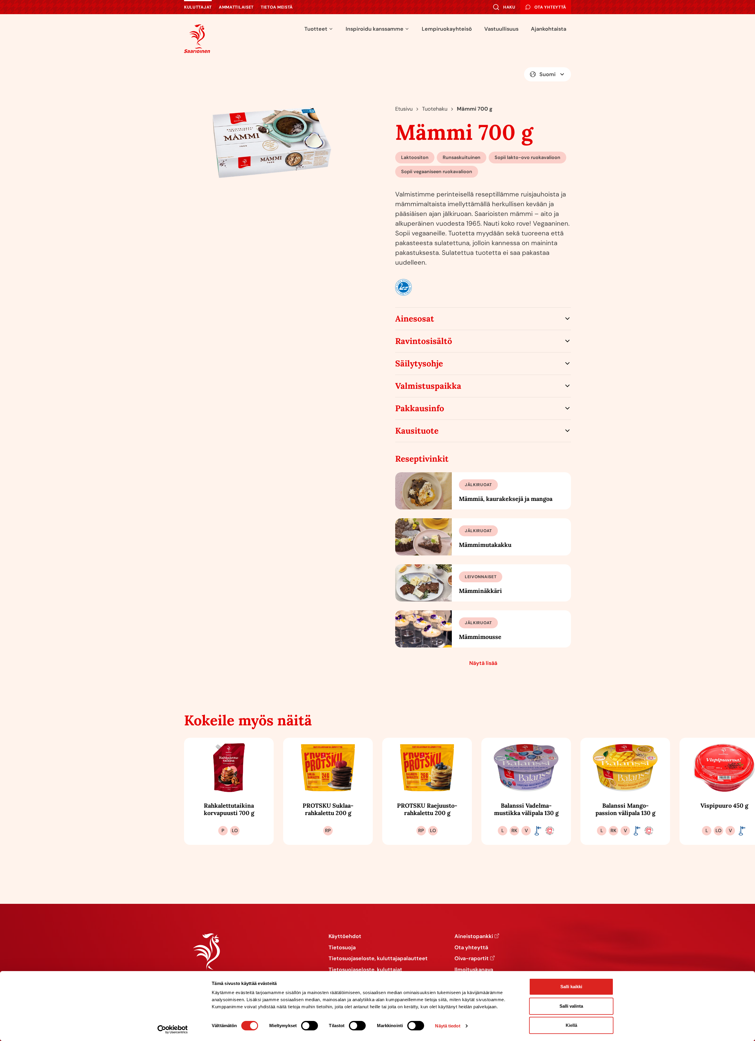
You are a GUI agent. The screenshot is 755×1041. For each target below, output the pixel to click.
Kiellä (571, 1025)
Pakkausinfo (419, 408)
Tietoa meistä (277, 7)
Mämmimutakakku (485, 544)
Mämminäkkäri (480, 590)
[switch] (309, 1025)
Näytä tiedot (447, 1025)
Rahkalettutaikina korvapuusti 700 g (229, 809)
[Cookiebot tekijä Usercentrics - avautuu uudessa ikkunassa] (172, 1029)
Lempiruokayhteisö (447, 28)
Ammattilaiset (236, 7)
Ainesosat (414, 318)
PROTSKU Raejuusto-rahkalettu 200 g (427, 809)
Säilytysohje (419, 363)
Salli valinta (571, 1006)
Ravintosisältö (423, 341)
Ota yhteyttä (471, 948)
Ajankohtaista (548, 28)
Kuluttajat (198, 7)
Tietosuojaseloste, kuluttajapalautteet (378, 958)
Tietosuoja (342, 948)
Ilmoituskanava (473, 970)
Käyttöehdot (345, 936)
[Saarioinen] (197, 38)
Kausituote (417, 430)
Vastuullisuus (501, 28)
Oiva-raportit (471, 958)
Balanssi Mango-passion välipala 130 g (625, 809)
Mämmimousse (480, 636)
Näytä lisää (483, 663)
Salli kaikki (571, 986)
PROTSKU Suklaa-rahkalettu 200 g (328, 809)
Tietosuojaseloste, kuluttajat (365, 970)
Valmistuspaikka (428, 386)
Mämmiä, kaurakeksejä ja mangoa (505, 498)
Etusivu (404, 108)
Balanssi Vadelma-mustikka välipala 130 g (526, 809)
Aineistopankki (473, 936)
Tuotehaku (434, 108)
